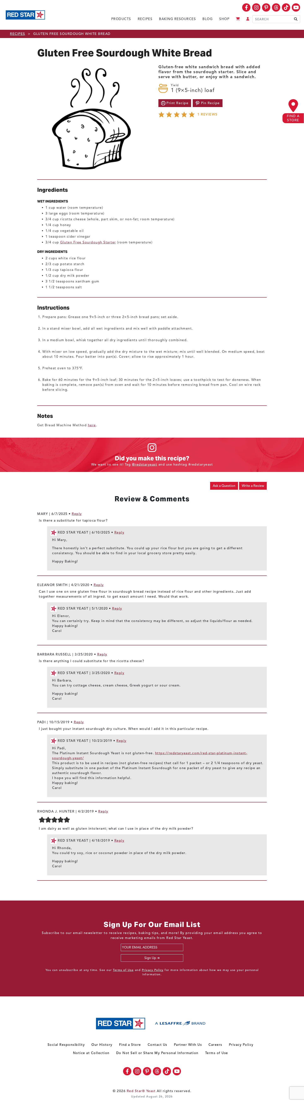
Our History (102, 1045)
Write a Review (253, 486)
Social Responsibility (66, 1045)
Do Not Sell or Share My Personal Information (157, 1053)
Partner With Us (188, 1045)
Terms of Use (123, 970)
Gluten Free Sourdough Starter (88, 242)
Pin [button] (210, 103)
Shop (224, 19)
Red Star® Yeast (141, 1091)
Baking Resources (177, 19)
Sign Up (150, 958)
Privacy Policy (153, 970)
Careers (215, 1045)
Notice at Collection (91, 1053)
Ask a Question (224, 486)
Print (177, 103)
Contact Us (157, 1045)
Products (121, 19)
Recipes (145, 19)
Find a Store (130, 1045)
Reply (77, 514)
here (92, 425)
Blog (207, 19)
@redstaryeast (144, 464)
